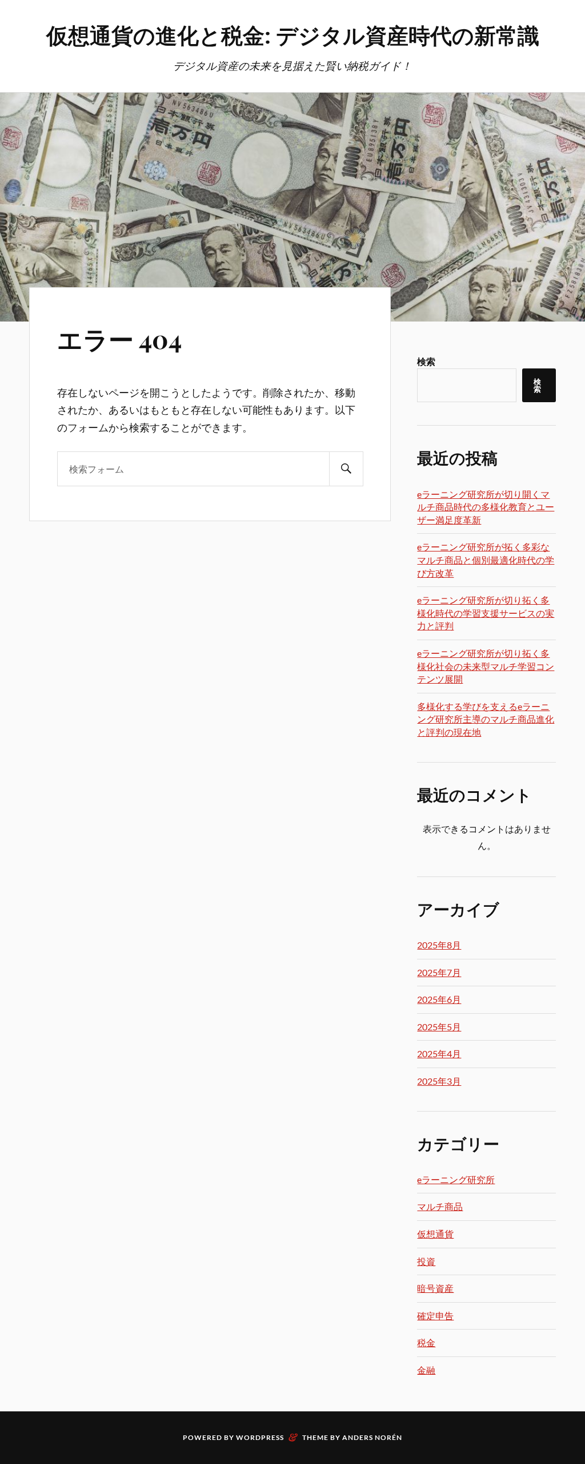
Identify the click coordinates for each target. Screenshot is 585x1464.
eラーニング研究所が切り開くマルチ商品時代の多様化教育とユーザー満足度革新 (485, 507)
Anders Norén (372, 1437)
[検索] (346, 468)
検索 (426, 361)
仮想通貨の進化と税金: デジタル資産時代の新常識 (292, 34)
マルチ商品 (440, 1206)
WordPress (260, 1437)
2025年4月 (439, 1053)
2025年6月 (439, 999)
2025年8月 (439, 944)
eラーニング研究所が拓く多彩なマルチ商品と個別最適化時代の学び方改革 (485, 559)
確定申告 (435, 1315)
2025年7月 (439, 972)
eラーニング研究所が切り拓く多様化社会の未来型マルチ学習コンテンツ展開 (485, 666)
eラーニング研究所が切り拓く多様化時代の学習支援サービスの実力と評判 (485, 612)
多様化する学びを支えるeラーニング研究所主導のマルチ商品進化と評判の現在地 (485, 719)
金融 (426, 1369)
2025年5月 (439, 1026)
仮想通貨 (435, 1233)
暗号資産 (435, 1288)
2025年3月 (439, 1081)
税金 (426, 1342)
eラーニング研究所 (456, 1179)
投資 (426, 1261)
